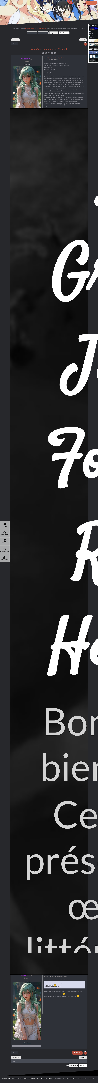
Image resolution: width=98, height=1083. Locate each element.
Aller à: (67, 1065)
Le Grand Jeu (49, 9)
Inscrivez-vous (91, 3)
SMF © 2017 (11, 1078)
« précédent (15, 40)
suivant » (83, 40)
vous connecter (30, 28)
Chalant (29, 1043)
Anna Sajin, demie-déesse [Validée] (49, 48)
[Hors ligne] (27, 1039)
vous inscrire (42, 28)
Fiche (24, 1043)
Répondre (78, 1052)
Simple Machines (18, 1078)
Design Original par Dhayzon (70, 1078)
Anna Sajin (25, 58)
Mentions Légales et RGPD (45, 1078)
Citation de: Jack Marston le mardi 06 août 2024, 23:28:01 (56, 979)
